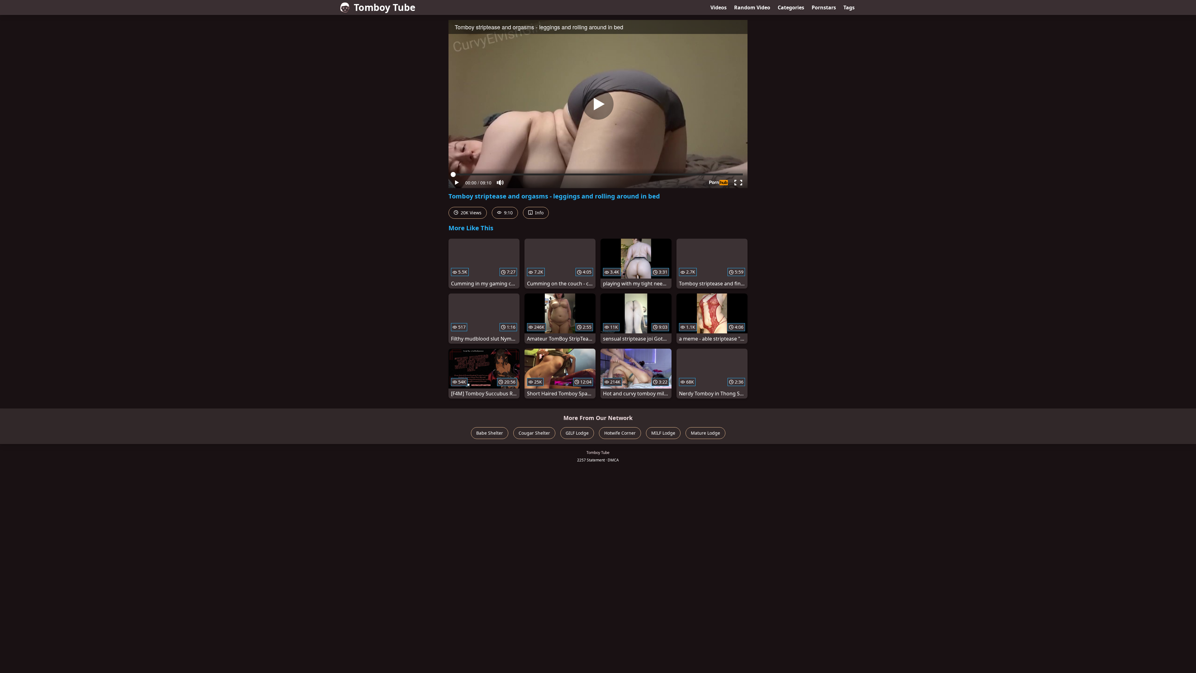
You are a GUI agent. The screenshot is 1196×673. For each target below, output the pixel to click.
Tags (849, 7)
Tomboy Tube (384, 7)
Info (538, 213)
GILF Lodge (577, 433)
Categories (791, 7)
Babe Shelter (489, 433)
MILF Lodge (663, 433)
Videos (718, 7)
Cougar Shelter (534, 433)
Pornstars (824, 7)
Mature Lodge (705, 433)
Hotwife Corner (620, 433)
